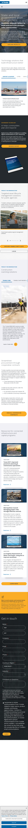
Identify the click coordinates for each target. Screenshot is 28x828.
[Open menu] (2, 7)
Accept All (14, 826)
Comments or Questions (10, 679)
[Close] (26, 808)
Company (9, 638)
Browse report (14, 146)
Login (14, 251)
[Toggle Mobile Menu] (26, 2)
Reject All (14, 822)
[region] (14, 226)
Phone (8, 655)
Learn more (14, 583)
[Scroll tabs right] (27, 76)
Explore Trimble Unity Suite (14, 246)
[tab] (8, 76)
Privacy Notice (13, 816)
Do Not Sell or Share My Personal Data (14, 818)
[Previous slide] (8, 241)
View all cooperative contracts (14, 414)
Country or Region (12, 663)
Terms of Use (4, 816)
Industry (8, 671)
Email (7, 646)
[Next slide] (20, 241)
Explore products (14, 44)
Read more (6, 484)
